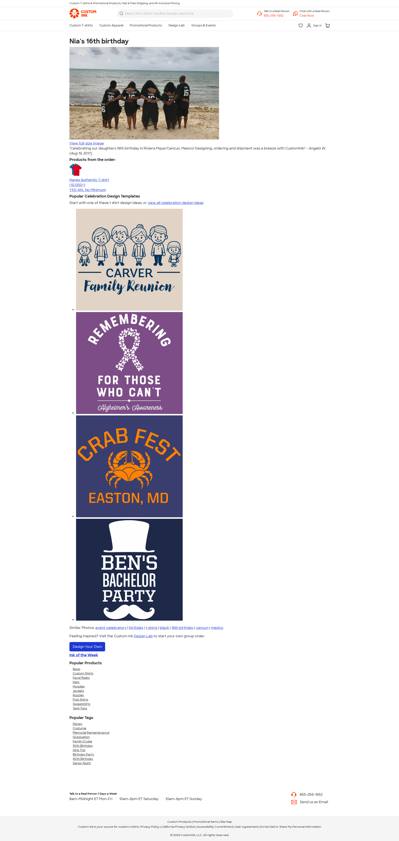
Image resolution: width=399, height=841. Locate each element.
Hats (76, 682)
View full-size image (86, 143)
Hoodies (79, 686)
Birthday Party (83, 754)
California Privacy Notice (178, 827)
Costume (79, 728)
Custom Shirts (83, 673)
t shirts (151, 628)
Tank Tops (80, 708)
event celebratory (111, 628)
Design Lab (143, 636)
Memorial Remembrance (91, 733)
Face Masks (81, 678)
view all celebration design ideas (175, 203)
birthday (136, 628)
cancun (202, 628)
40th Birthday (83, 759)
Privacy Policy (149, 827)
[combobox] (175, 13)
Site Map (226, 822)
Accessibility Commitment (215, 827)
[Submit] (121, 13)
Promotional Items (205, 822)
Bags (76, 669)
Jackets (78, 691)
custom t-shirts (128, 827)
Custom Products (179, 822)
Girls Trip (79, 750)
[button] (314, 16)
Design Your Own (87, 647)
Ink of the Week (83, 655)
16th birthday (182, 628)
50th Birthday (83, 746)
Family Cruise (82, 741)
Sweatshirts (81, 704)
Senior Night (82, 763)
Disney (77, 724)
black (164, 628)
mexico (217, 628)
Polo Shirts (80, 699)
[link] (82, 14)
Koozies (78, 695)
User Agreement (246, 827)
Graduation (81, 737)
